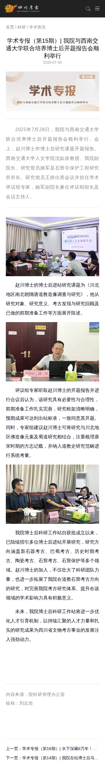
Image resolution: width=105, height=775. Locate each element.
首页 (10, 27)
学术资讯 (37, 27)
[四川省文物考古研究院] (22, 9)
